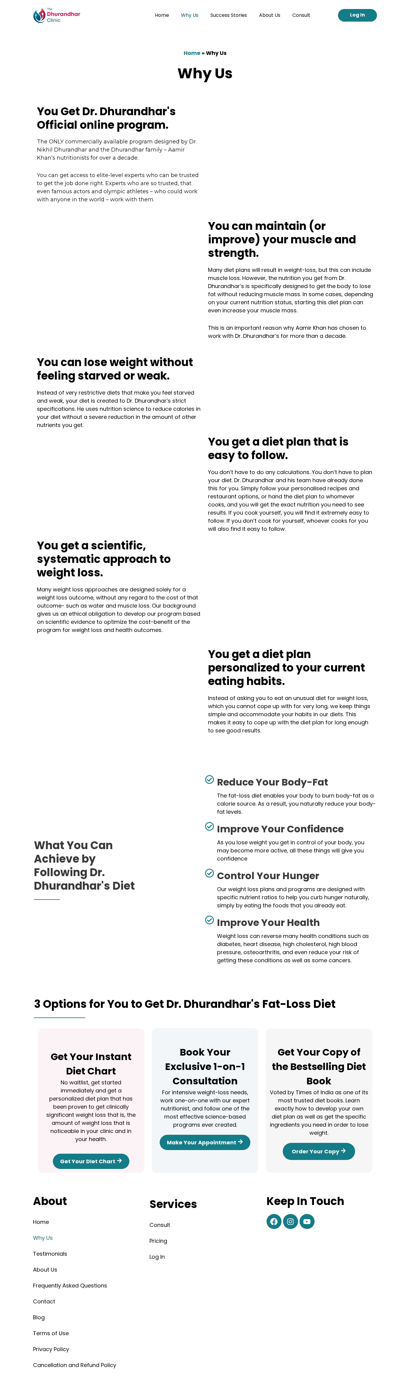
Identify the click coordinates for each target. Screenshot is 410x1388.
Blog (39, 1317)
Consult (301, 15)
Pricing (158, 1241)
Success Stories (228, 15)
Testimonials (50, 1253)
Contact (44, 1301)
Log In (157, 1256)
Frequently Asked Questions (70, 1285)
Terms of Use (51, 1333)
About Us (269, 15)
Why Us (189, 15)
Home (162, 15)
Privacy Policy (51, 1349)
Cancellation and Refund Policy (74, 1365)
